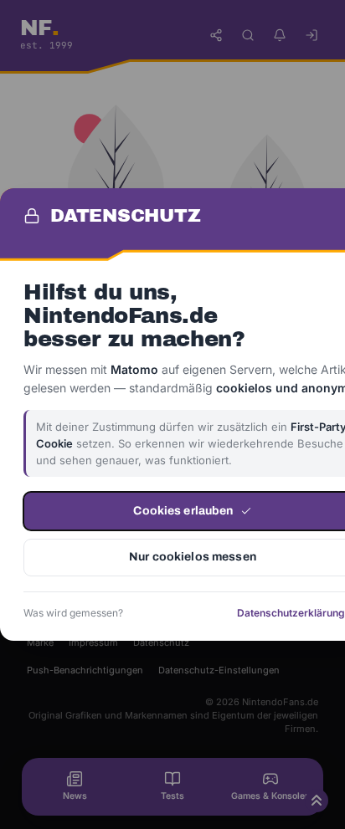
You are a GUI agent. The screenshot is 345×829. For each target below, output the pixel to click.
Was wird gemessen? (73, 612)
